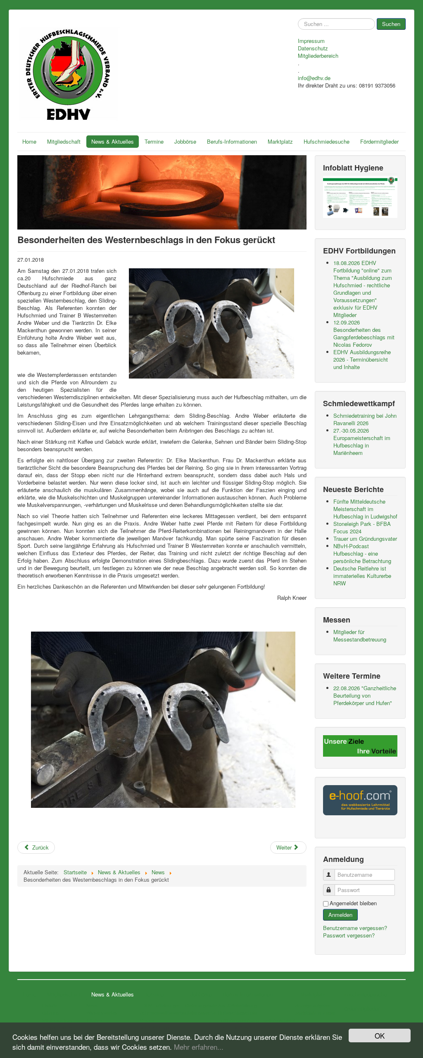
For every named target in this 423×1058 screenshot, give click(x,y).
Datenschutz (313, 48)
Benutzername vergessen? (355, 928)
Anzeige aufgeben (313, 1005)
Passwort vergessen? (349, 935)
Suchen (391, 24)
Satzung (50, 1012)
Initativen (95, 1020)
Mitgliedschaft (64, 141)
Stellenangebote (201, 1005)
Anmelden (340, 914)
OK (380, 1035)
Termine (154, 141)
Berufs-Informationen (232, 141)
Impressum (311, 41)
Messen (148, 1020)
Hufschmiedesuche (326, 141)
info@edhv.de (314, 78)
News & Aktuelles (112, 141)
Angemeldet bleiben (353, 903)
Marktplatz (280, 141)
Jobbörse (185, 141)
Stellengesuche (200, 1012)
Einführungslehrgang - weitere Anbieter (256, 1020)
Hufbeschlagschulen (238, 1012)
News (92, 1005)
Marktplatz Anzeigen (315, 1012)
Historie (49, 1005)
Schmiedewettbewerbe (162, 1012)
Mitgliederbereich (318, 55)
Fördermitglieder (379, 141)
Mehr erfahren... (198, 1046)
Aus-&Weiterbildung (237, 1005)
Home (29, 141)
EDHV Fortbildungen (160, 1005)
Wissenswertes (101, 1012)
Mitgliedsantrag (57, 1020)
